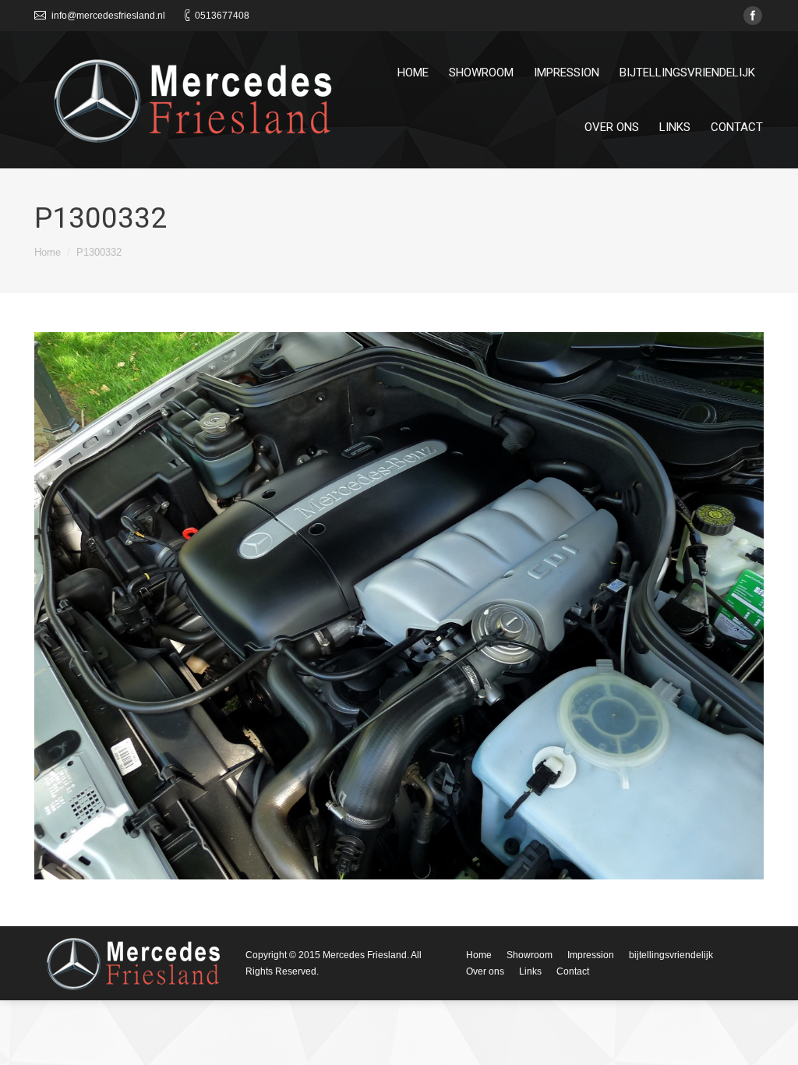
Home (47, 252)
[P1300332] (399, 605)
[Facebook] (752, 15)
